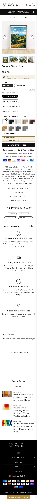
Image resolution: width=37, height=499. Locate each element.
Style (4, 82)
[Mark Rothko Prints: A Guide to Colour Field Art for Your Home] (7, 394)
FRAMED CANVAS (25, 217)
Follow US (18, 467)
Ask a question (18, 201)
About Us (18, 462)
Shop (18, 453)
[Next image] (32, 37)
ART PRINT (11, 214)
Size (3, 90)
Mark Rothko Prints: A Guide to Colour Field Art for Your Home (23, 397)
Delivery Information (18, 189)
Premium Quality (18, 197)
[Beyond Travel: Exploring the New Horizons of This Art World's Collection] (7, 407)
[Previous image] (5, 37)
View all (18, 386)
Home (11, 18)
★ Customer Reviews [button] (18, 497)
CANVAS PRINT (11, 217)
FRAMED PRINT (24, 214)
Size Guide (18, 193)
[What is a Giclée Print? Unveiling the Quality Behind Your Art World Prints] (7, 423)
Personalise (10, 134)
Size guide (32, 90)
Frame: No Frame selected (14, 116)
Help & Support (18, 457)
